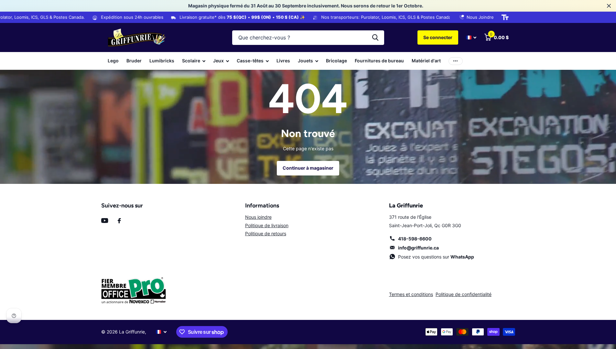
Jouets (305, 60)
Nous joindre (258, 217)
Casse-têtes (250, 60)
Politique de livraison (266, 225)
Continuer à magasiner (308, 168)
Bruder (134, 60)
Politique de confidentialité (464, 294)
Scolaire (191, 60)
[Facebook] (119, 220)
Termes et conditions (411, 294)
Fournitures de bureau (379, 60)
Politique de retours (265, 233)
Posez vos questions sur (436, 256)
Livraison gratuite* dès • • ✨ (226, 17)
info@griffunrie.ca (418, 247)
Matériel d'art (426, 60)
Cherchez (375, 37)
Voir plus (455, 61)
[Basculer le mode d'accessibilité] (505, 17)
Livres (283, 60)
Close (609, 6)
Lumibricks (161, 60)
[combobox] (308, 37)
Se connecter (437, 37)
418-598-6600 (415, 238)
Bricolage (336, 60)
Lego (113, 60)
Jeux (218, 60)
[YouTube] (104, 220)
